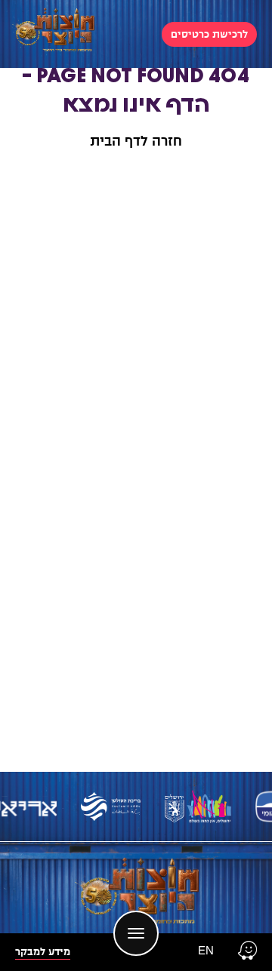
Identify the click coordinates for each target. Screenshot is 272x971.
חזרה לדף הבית (136, 141)
